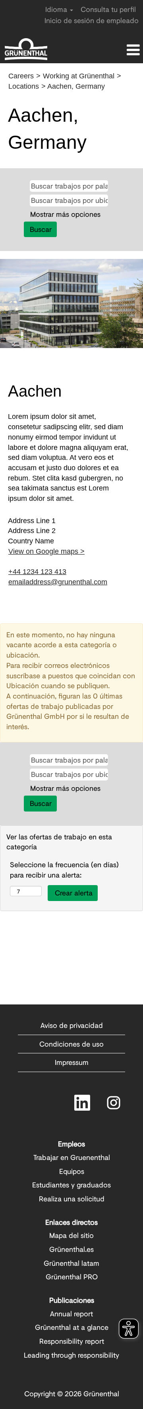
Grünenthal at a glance (71, 1327)
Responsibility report (71, 1341)
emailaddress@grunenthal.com (57, 582)
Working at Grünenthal (78, 76)
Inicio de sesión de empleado (91, 20)
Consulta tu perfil (108, 9)
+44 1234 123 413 (37, 572)
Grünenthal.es (71, 1249)
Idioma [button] (57, 9)
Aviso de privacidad (72, 1025)
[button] (119, 50)
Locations (23, 86)
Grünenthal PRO (72, 1277)
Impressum (72, 1062)
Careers (21, 76)
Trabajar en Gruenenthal (71, 1157)
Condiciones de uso (71, 1044)
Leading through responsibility (71, 1355)
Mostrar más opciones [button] (65, 214)
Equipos (71, 1171)
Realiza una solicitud (71, 1199)
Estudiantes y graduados (71, 1185)
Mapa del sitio (71, 1235)
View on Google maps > (46, 551)
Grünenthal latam (71, 1263)
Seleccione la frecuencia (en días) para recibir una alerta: (64, 870)
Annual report (71, 1314)
